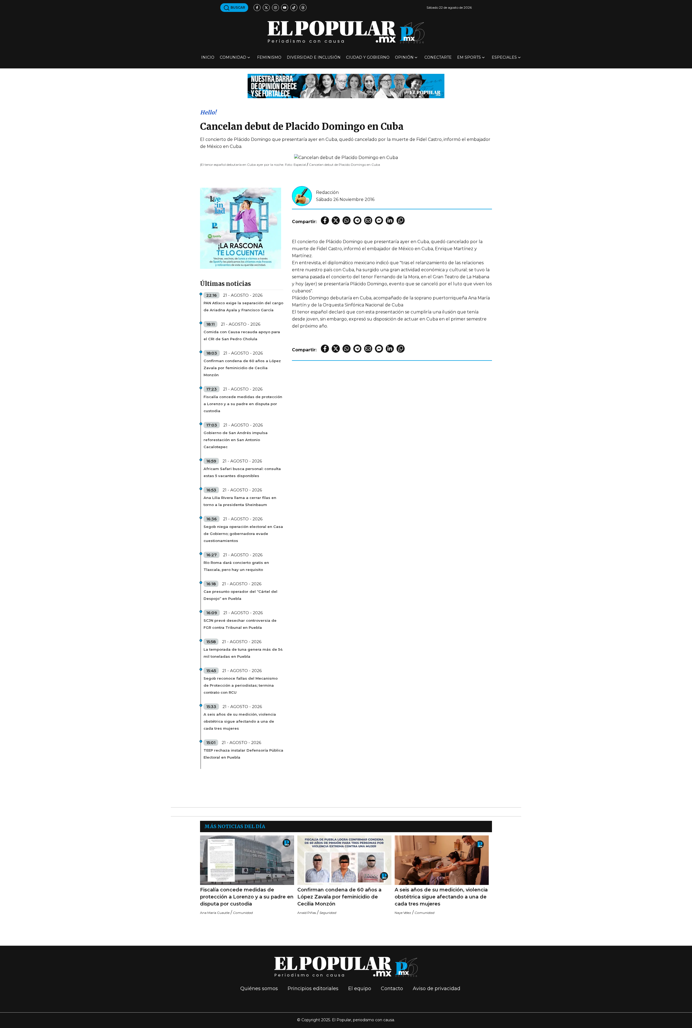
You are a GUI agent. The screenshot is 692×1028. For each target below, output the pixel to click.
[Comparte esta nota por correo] (368, 220)
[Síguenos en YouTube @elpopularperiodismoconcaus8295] (284, 7)
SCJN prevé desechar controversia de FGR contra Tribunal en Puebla (240, 624)
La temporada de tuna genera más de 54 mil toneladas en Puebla (243, 653)
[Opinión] (346, 85)
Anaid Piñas (306, 913)
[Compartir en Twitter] (335, 220)
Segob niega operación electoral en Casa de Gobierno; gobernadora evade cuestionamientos (243, 533)
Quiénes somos (259, 988)
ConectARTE (438, 57)
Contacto (392, 988)
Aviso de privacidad (436, 988)
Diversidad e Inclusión (314, 57)
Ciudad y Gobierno (368, 57)
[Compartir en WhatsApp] (346, 220)
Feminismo (269, 57)
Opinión (404, 57)
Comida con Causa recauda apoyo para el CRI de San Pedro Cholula (242, 335)
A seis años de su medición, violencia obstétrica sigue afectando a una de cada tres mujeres (240, 721)
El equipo (359, 988)
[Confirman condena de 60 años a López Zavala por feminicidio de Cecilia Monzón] (344, 860)
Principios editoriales (313, 988)
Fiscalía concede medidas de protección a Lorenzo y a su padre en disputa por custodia (243, 404)
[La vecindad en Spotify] (240, 227)
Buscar (237, 7)
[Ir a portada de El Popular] (346, 32)
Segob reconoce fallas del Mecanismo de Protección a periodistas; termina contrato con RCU (241, 685)
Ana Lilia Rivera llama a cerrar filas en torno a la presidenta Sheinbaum (240, 501)
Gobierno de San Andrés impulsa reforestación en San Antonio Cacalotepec (236, 440)
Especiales (504, 57)
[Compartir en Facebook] (325, 220)
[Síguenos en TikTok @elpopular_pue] (293, 7)
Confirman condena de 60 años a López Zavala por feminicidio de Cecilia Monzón (242, 368)
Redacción (327, 192)
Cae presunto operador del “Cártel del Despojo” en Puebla (240, 595)
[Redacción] (302, 195)
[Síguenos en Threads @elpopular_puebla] (303, 7)
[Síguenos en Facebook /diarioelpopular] (257, 7)
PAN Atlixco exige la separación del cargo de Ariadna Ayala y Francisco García (243, 306)
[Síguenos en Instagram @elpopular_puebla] (275, 7)
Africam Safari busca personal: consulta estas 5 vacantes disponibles (242, 472)
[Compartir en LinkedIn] (389, 220)
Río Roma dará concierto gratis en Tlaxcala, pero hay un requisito (236, 566)
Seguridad (328, 913)
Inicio (207, 57)
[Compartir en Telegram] (357, 220)
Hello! (208, 112)
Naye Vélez (403, 913)
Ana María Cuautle (214, 913)
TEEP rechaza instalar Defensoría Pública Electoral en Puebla (243, 753)
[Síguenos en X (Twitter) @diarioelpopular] (266, 7)
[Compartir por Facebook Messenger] (379, 220)
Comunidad (233, 57)
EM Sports (469, 57)
